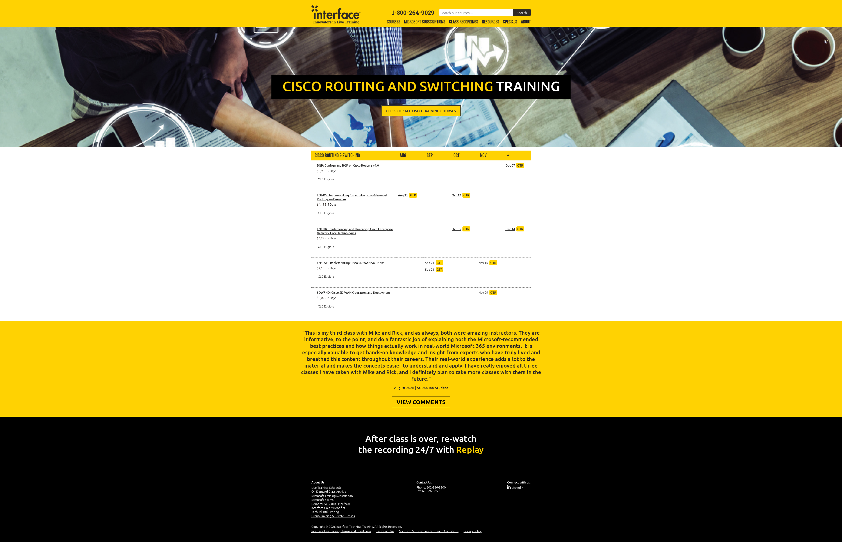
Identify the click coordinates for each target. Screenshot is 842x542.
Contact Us (424, 482)
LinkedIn (517, 487)
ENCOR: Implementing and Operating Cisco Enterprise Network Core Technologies (355, 231)
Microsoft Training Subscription (332, 495)
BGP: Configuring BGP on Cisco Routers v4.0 (348, 165)
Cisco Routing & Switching (337, 155)
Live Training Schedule (326, 487)
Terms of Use (385, 531)
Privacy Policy (473, 531)
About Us (317, 482)
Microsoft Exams (322, 499)
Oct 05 (456, 229)
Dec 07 (510, 165)
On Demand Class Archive (328, 491)
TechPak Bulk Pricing (325, 511)
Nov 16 (483, 263)
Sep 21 (429, 263)
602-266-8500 (436, 487)
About (526, 22)
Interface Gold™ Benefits (328, 507)
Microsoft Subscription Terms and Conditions (428, 531)
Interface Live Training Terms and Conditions (341, 531)
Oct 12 (456, 195)
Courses (393, 22)
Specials (510, 22)
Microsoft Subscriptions (424, 22)
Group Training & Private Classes (333, 516)
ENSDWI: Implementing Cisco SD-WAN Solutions (350, 263)
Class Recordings (463, 22)
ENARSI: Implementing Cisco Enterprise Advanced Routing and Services (352, 197)
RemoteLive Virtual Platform (330, 503)
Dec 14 (510, 229)
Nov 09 (483, 292)
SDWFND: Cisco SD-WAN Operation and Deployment (353, 293)
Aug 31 (403, 195)
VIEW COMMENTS (421, 402)
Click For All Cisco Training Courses (421, 110)
